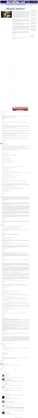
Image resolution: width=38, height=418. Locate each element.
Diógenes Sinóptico (3, 236)
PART (6, 112)
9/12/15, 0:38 (3, 235)
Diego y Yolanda (3, 317)
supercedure (3, 360)
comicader (31, 13)
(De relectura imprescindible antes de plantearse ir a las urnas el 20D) (10, 379)
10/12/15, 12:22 (3, 334)
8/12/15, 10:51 (3, 194)
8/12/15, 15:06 (3, 200)
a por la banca (35, 25)
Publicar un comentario (2, 368)
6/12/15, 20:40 (3, 122)
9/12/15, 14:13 (3, 250)
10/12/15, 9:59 (3, 282)
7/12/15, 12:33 (3, 141)
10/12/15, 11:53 (3, 316)
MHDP (5, 112)
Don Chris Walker (31, 25)
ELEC (4, 112)
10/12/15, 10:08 (3, 287)
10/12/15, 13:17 (3, 355)
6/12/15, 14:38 (3, 119)
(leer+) (34, 12)
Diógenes (3, 262)
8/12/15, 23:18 (3, 231)
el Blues (2, 142)
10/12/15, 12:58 (3, 341)
